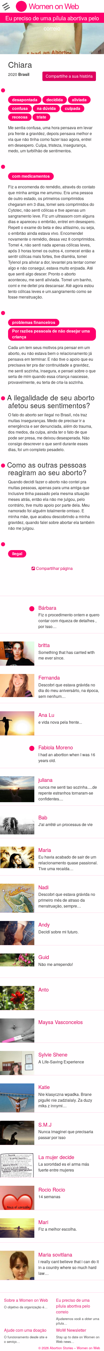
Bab (42, 817)
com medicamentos (31, 176)
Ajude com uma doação (25, 1330)
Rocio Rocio (51, 1189)
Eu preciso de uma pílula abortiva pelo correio (52, 18)
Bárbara (47, 607)
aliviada (79, 100)
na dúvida (46, 108)
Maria (44, 849)
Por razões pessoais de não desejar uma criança (51, 334)
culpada (72, 108)
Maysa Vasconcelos (60, 1022)
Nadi (43, 887)
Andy (44, 924)
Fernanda (49, 677)
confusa (20, 108)
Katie (44, 1087)
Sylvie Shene (52, 1054)
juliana (45, 779)
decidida (54, 100)
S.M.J (44, 1124)
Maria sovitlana (55, 1254)
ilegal (17, 553)
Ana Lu (46, 714)
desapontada (24, 100)
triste (41, 117)
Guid (43, 957)
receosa (20, 117)
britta (44, 645)
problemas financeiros (33, 322)
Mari (43, 1222)
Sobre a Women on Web (26, 1300)
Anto (43, 989)
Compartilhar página (54, 568)
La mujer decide (56, 1157)
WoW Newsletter (71, 1330)
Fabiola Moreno (55, 747)
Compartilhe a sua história (69, 76)
